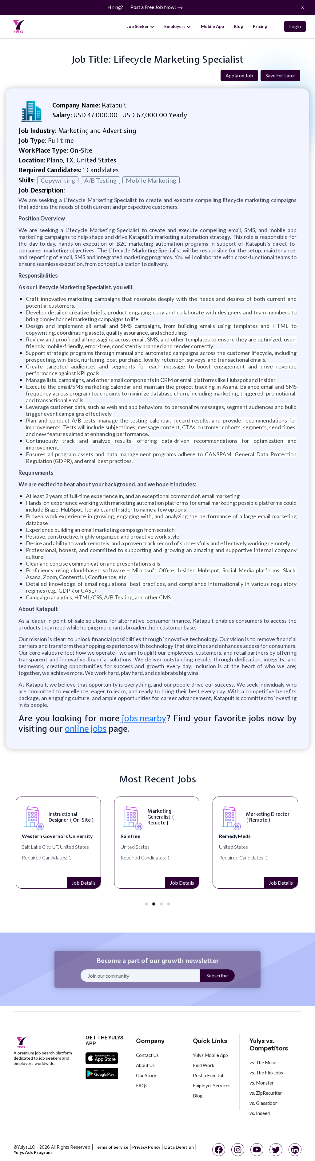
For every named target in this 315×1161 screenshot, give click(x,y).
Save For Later (280, 75)
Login (295, 26)
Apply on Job (239, 75)
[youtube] (256, 1149)
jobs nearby (143, 718)
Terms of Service (111, 1147)
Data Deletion (179, 1147)
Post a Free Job (209, 1075)
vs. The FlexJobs (266, 1072)
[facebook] (218, 1149)
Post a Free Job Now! (153, 7)
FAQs (141, 1085)
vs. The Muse (262, 1062)
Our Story (146, 1075)
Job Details (84, 883)
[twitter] (275, 1149)
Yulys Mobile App (210, 1055)
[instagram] (237, 1149)
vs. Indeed (259, 1113)
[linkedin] (295, 1149)
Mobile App (212, 26)
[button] (146, 904)
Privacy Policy (146, 1147)
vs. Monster (261, 1082)
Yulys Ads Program (33, 1152)
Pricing (260, 26)
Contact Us (147, 1055)
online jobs (85, 728)
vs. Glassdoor (263, 1103)
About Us (145, 1065)
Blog (238, 26)
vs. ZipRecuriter (265, 1093)
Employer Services (211, 1085)
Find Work (203, 1065)
